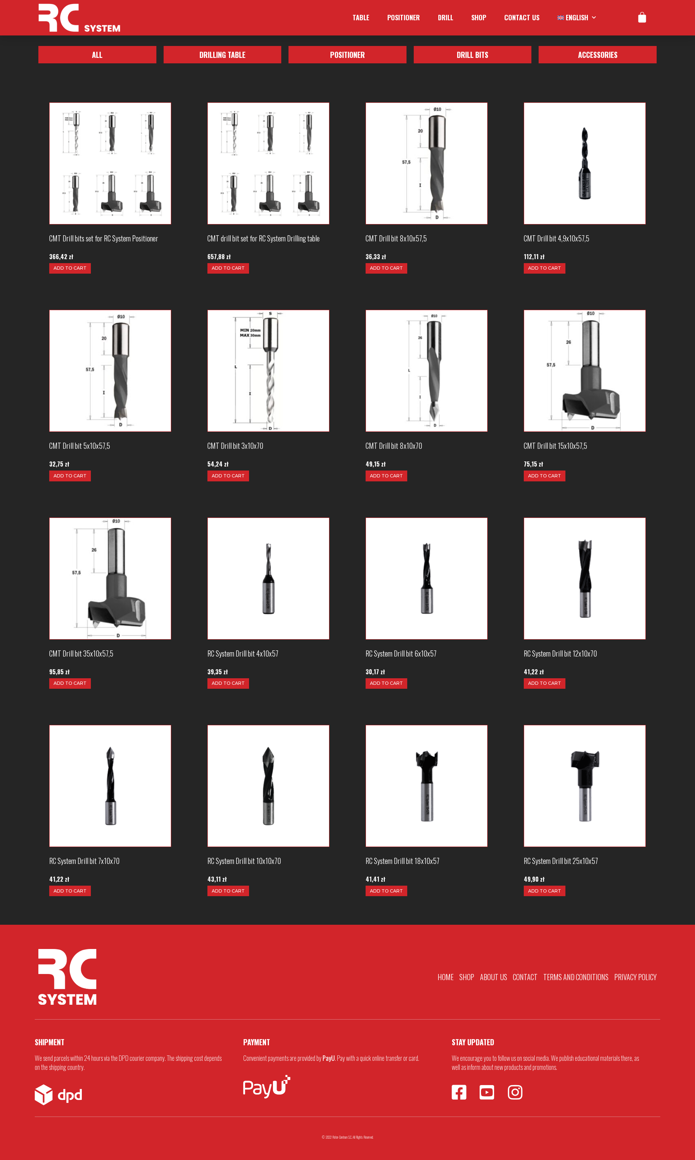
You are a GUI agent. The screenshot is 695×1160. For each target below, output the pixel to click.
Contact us (521, 17)
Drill (445, 17)
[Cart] (642, 18)
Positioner (403, 17)
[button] (97, 54)
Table (361, 17)
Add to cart (70, 268)
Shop (478, 17)
